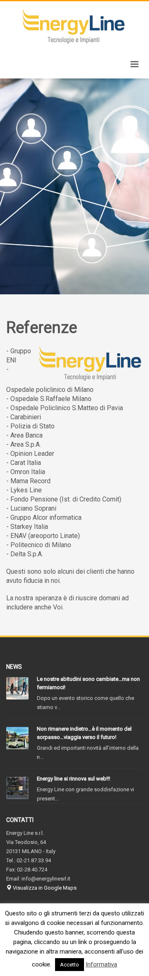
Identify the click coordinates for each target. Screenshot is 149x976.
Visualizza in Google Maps (44, 888)
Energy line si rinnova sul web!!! (73, 778)
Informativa (101, 964)
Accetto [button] (69, 964)
